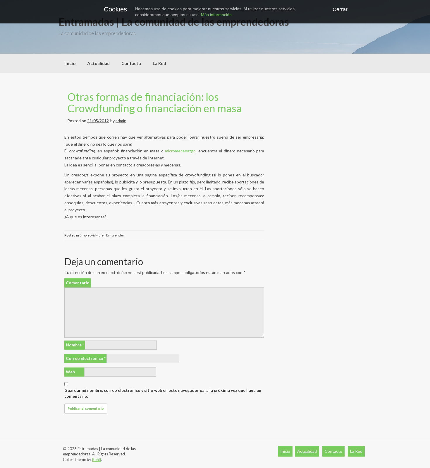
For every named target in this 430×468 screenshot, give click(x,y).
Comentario (78, 282)
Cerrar (340, 9)
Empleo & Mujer (92, 235)
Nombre (75, 344)
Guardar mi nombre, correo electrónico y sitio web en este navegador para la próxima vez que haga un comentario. (162, 393)
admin (121, 120)
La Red (159, 63)
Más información (217, 14)
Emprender (115, 235)
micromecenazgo (180, 150)
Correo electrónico (86, 358)
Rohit (96, 459)
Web (70, 371)
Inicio (69, 63)
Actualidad (98, 63)
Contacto (131, 63)
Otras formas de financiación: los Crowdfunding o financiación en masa (154, 102)
